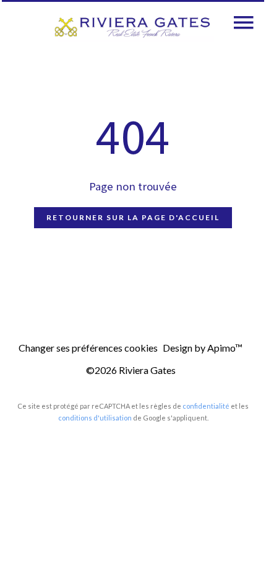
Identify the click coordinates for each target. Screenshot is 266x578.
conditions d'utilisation (95, 418)
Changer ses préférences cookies (88, 347)
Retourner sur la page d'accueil (133, 217)
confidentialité (206, 406)
